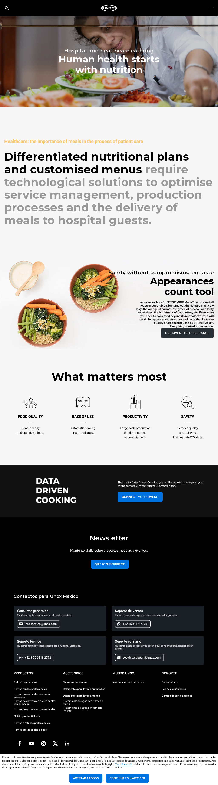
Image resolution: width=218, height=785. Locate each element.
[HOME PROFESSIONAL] (109, 8)
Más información (123, 764)
